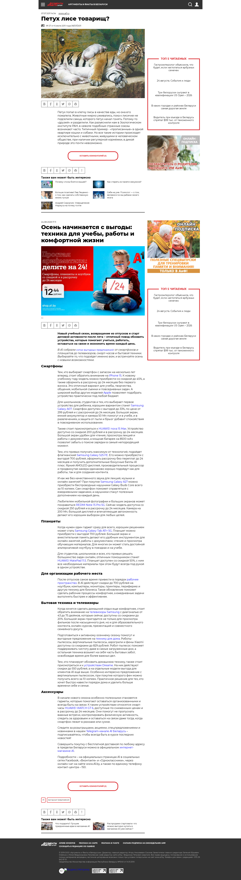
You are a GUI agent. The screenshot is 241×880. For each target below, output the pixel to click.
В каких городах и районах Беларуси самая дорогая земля (173, 107)
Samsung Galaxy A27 (114, 481)
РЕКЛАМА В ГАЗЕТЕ (110, 843)
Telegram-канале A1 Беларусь (106, 731)
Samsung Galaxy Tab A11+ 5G (93, 530)
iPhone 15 (115, 375)
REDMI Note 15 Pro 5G (90, 504)
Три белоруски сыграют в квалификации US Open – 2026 (173, 94)
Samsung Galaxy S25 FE (92, 455)
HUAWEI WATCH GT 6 (79, 708)
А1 (42, 317)
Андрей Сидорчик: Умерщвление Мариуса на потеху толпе (72, 204)
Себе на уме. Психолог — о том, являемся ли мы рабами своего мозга (123, 195)
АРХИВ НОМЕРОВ (67, 843)
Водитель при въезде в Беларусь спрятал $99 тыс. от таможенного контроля (173, 120)
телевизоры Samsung (105, 612)
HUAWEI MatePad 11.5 (72, 560)
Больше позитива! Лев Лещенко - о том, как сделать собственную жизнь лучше (72, 195)
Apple (107, 392)
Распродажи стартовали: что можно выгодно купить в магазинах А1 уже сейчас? (122, 826)
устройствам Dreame (98, 665)
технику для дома (108, 638)
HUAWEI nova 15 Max (112, 428)
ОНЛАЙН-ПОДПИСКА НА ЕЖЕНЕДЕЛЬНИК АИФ (144, 843)
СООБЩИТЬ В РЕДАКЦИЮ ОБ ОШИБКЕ (77, 846)
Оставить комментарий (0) (93, 156)
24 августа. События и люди (174, 80)
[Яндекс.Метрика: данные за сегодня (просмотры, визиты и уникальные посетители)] (76, 869)
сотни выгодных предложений (95, 349)
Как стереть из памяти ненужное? (124, 182)
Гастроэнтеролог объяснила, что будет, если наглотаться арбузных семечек (173, 67)
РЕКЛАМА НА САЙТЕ (88, 843)
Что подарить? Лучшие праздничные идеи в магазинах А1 (72, 824)
